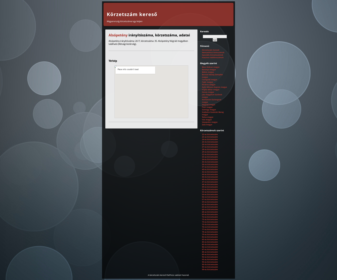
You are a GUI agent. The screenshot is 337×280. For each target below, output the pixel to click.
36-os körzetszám (210, 164)
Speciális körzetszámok (212, 55)
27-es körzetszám (210, 147)
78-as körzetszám (210, 232)
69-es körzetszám (210, 214)
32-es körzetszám (210, 154)
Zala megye (207, 124)
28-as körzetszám (210, 149)
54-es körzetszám (210, 194)
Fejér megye (207, 82)
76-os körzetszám (210, 227)
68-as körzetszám (210, 212)
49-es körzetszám (210, 187)
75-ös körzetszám (210, 224)
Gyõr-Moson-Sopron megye (214, 87)
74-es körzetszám (210, 222)
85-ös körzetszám (210, 244)
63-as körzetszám (210, 207)
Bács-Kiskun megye (210, 67)
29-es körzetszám (210, 152)
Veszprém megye (209, 122)
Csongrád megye (209, 79)
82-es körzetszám (210, 237)
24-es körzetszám (210, 139)
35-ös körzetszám (210, 162)
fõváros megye (208, 84)
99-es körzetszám (210, 269)
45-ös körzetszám (210, 177)
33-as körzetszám (210, 157)
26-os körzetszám (210, 144)
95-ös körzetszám (210, 264)
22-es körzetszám (210, 134)
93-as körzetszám (210, 259)
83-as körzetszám (210, 239)
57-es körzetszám (210, 199)
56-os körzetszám (210, 197)
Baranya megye (209, 69)
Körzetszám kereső (132, 14)
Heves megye (208, 92)
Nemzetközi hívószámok (213, 52)
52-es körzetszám (210, 189)
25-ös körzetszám (210, 142)
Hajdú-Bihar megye (210, 89)
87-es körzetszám (210, 249)
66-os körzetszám (210, 209)
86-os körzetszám (210, 247)
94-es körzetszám (210, 262)
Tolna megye (207, 117)
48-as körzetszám (210, 184)
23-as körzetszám (210, 137)
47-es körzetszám (210, 182)
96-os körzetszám (210, 267)
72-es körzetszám (210, 217)
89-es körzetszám (210, 254)
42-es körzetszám (210, 172)
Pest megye (207, 107)
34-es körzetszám (210, 159)
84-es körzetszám (210, 242)
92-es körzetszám (210, 257)
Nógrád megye (208, 104)
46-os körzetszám (210, 179)
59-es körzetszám (210, 202)
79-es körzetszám (210, 234)
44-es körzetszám (210, 174)
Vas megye (207, 119)
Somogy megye (209, 109)
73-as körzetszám (210, 219)
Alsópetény (118, 35)
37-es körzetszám (210, 167)
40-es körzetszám (210, 169)
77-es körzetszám (210, 229)
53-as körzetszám (210, 192)
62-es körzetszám (210, 204)
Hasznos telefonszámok (213, 57)
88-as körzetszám (210, 252)
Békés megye (208, 72)
